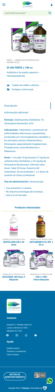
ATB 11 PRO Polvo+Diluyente (41, 278)
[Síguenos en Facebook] (7, 335)
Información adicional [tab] (16, 112)
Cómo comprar (13, 354)
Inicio (9, 60)
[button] (4, 4)
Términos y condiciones (16, 351)
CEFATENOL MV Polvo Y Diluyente (13, 278)
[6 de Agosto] (27, 4)
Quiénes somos (13, 348)
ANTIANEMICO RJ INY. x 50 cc (41, 243)
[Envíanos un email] (35, 335)
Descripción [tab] (10, 105)
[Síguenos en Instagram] (16, 335)
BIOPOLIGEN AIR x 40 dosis (13, 243)
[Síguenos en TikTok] (26, 335)
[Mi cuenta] (51, 5)
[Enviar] (49, 13)
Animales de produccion (27, 60)
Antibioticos (13, 62)
